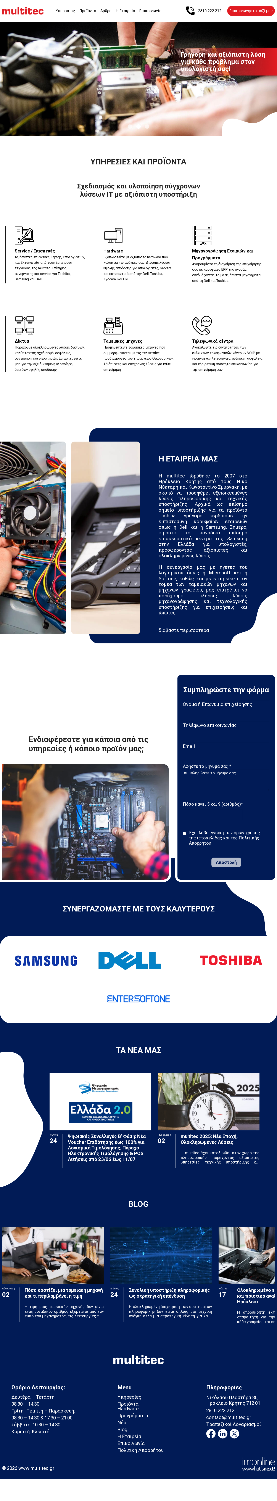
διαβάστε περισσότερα (184, 630)
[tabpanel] (138, 76)
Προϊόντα (87, 10)
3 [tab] (147, 126)
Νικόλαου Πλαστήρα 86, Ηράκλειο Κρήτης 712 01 (233, 1400)
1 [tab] (130, 126)
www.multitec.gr (36, 1468)
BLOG (138, 1204)
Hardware (128, 1408)
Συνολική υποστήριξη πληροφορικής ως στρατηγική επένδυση (169, 1293)
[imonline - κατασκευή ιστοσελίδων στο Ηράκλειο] (258, 1463)
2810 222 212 (220, 1410)
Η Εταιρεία (125, 10)
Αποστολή (226, 862)
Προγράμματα (133, 1415)
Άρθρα (105, 10)
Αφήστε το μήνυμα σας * (207, 766)
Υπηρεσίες (65, 10)
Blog (122, 1429)
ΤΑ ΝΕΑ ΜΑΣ (138, 1050)
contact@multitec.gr (228, 1417)
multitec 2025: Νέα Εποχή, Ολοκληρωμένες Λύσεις (209, 1139)
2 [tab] (138, 126)
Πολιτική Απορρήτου (141, 1450)
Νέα (122, 1422)
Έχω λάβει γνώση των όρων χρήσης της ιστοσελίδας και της (224, 838)
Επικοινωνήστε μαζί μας (251, 10)
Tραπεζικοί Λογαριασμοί (233, 1424)
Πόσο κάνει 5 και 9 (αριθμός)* (213, 804)
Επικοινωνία (150, 10)
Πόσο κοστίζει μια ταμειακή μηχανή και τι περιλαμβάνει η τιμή (64, 1293)
